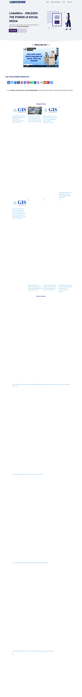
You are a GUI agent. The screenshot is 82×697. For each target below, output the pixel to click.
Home (47, 2)
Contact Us (22, 30)
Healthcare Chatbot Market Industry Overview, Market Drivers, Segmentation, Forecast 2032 (33, 651)
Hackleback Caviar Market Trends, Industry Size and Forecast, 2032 (27, 474)
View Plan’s (13, 30)
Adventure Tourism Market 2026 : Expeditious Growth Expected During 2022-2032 (30, 562)
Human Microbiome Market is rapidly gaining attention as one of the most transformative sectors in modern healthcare (18, 119)
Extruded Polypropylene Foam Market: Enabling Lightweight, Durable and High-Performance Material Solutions (65, 288)
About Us (69, 2)
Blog (64, 2)
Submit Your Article (56, 2)
